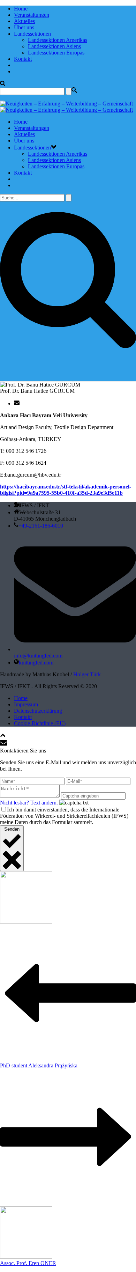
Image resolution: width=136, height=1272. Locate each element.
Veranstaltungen (31, 15)
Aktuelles (24, 21)
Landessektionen (32, 34)
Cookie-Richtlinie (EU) (40, 723)
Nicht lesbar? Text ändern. (29, 803)
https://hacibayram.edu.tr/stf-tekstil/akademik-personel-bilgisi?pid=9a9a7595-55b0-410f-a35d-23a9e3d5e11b (65, 490)
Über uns (24, 27)
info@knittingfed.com (38, 656)
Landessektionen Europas (56, 53)
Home (21, 9)
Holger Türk (87, 674)
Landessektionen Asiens (54, 46)
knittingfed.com (36, 663)
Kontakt (23, 59)
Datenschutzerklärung (38, 711)
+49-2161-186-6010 (40, 526)
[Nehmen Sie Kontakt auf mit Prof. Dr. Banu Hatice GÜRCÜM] (17, 403)
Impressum (26, 704)
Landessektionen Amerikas (57, 40)
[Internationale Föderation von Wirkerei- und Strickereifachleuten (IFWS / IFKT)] (66, 107)
